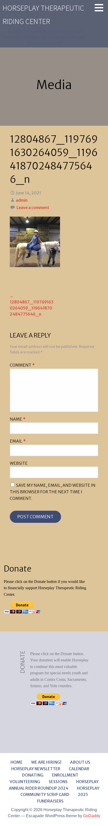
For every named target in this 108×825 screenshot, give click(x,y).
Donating (32, 775)
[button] (100, 7)
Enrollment (65, 775)
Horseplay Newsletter (35, 768)
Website (19, 463)
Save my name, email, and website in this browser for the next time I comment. (52, 492)
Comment (22, 365)
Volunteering (25, 781)
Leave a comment (33, 207)
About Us (80, 762)
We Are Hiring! (46, 762)
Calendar (79, 768)
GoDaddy (91, 816)
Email (18, 441)
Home (17, 762)
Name (17, 419)
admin (21, 200)
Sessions (58, 781)
